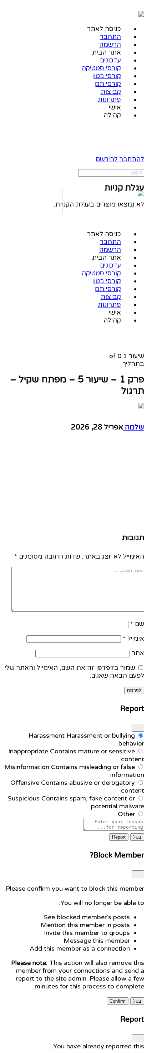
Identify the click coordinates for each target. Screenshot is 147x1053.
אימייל (133, 638)
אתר (138, 653)
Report (119, 837)
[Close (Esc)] (138, 728)
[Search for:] (111, 172)
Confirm (118, 1001)
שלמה (133, 427)
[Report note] (113, 829)
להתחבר (132, 159)
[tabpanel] (73, 484)
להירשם (107, 159)
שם (137, 624)
